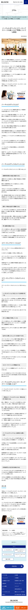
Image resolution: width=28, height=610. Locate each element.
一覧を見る (14, 566)
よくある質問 (4, 586)
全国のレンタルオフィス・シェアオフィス (20, 550)
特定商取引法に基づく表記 (19, 580)
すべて (14, 546)
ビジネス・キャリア (8, 554)
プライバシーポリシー (18, 583)
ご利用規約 (17, 577)
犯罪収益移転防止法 (18, 589)
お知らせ (3, 594)
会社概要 (16, 575)
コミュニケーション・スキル (20, 555)
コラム (3, 589)
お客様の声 (4, 583)
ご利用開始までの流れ (6, 580)
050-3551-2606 (19, 2)
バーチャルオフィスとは (6, 591)
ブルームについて (5, 577)
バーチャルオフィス (8, 549)
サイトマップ (17, 586)
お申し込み (21, 608)
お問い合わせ (7, 608)
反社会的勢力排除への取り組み (20, 594)
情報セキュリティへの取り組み (20, 591)
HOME (3, 17)
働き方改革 (8, 559)
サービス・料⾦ (4, 575)
